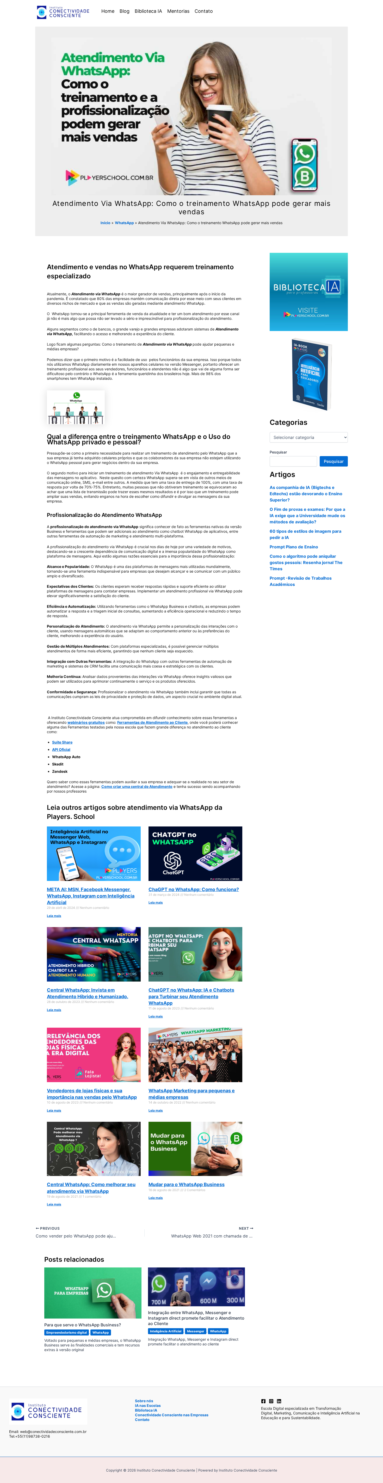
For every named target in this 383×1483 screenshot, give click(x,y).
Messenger (195, 1331)
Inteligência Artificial (165, 1331)
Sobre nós (144, 1401)
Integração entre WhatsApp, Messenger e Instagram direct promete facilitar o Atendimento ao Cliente (196, 1318)
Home (107, 11)
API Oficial (61, 749)
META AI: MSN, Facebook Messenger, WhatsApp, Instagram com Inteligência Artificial (90, 896)
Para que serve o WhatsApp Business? (82, 1324)
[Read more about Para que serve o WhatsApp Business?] (92, 1292)
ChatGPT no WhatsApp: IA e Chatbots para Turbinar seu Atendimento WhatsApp (191, 996)
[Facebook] (263, 1401)
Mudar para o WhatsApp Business (187, 1184)
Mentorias (178, 11)
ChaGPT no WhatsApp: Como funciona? (194, 889)
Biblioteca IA (148, 11)
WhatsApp (100, 1332)
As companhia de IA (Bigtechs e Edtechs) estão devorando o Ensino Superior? (306, 493)
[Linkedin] (279, 1401)
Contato (204, 11)
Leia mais (54, 916)
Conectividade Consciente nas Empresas (171, 1415)
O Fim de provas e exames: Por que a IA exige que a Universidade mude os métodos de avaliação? (307, 515)
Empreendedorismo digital (66, 1332)
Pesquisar (278, 452)
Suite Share (62, 742)
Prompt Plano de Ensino (294, 546)
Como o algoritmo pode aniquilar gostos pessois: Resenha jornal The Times (306, 562)
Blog (124, 11)
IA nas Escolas (148, 1405)
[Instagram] (271, 1401)
